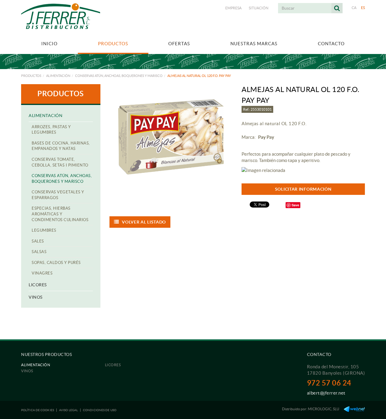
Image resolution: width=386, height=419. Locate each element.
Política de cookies (37, 410)
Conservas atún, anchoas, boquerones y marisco (119, 76)
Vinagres (42, 273)
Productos (31, 76)
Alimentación (58, 76)
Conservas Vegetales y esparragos (58, 195)
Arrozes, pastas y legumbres (51, 130)
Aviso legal (68, 410)
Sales (38, 241)
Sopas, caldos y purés (56, 262)
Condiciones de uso (99, 410)
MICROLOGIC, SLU (323, 409)
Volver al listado (144, 222)
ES (363, 8)
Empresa (233, 8)
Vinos (36, 297)
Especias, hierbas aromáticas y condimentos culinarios (60, 214)
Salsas (39, 251)
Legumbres (44, 230)
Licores (38, 284)
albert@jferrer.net (326, 392)
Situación (258, 8)
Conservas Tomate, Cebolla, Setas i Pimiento (60, 162)
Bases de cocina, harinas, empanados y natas (61, 146)
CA (354, 8)
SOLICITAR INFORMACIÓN (303, 189)
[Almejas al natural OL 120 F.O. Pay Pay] (171, 137)
